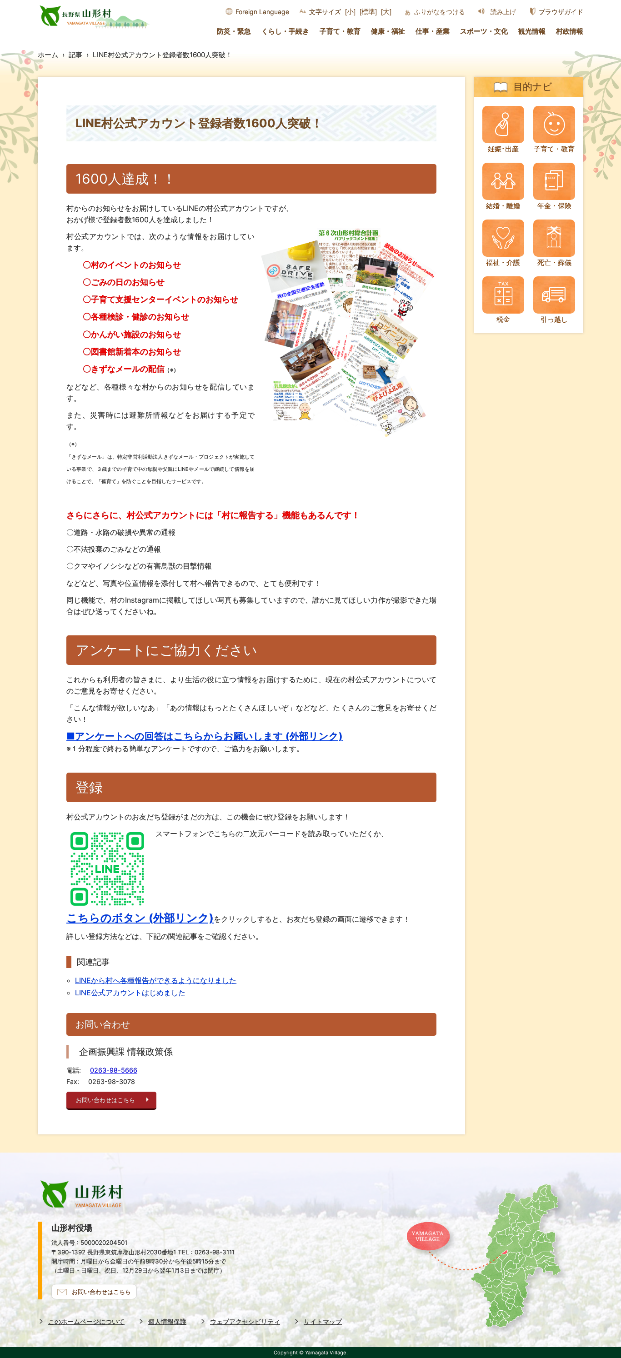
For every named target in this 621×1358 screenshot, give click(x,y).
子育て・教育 (340, 31)
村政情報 (569, 31)
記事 (75, 54)
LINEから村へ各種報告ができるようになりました (155, 980)
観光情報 (532, 31)
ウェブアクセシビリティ (245, 1321)
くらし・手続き (285, 31)
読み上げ (503, 11)
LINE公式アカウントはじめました (130, 992)
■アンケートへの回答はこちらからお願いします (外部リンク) (204, 736)
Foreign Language (262, 11)
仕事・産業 (433, 31)
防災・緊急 (234, 31)
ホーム (48, 54)
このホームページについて (86, 1321)
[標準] (368, 11)
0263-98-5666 (113, 1070)
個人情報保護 (167, 1321)
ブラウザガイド (561, 11)
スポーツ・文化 (484, 31)
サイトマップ (323, 1321)
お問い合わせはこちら (105, 1100)
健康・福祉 (388, 31)
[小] (350, 11)
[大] (386, 11)
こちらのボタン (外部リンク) (140, 917)
